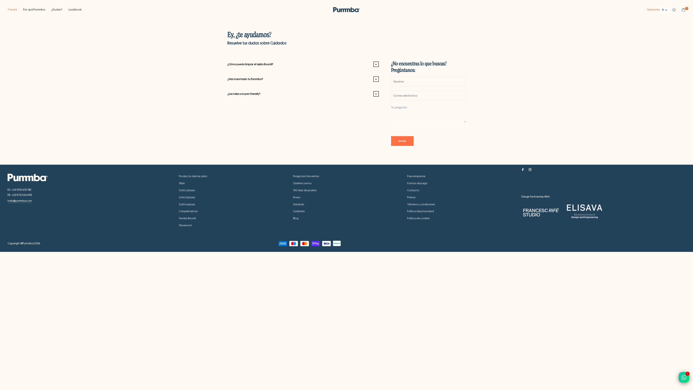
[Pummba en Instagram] (530, 169)
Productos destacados (193, 176)
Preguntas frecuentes (306, 176)
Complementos (188, 211)
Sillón (182, 183)
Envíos (296, 197)
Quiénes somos (302, 183)
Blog (295, 218)
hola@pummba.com (20, 200)
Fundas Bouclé (187, 218)
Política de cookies (418, 218)
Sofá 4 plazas (187, 204)
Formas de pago (417, 183)
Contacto (413, 190)
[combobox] (664, 10)
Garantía (298, 204)
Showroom (185, 225)
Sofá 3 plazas (187, 197)
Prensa (411, 197)
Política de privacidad (420, 211)
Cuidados (299, 211)
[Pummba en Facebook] (522, 169)
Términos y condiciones (421, 204)
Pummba (28, 243)
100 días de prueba (305, 190)
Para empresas (416, 176)
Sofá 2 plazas (187, 190)
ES (663, 10)
